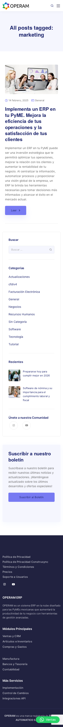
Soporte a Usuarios (15, 576)
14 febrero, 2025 (18, 100)
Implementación (13, 687)
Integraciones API (14, 698)
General (39, 100)
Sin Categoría (18, 321)
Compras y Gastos (15, 646)
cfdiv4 (13, 284)
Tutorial (14, 344)
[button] (48, 719)
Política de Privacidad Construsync (25, 561)
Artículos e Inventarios (17, 641)
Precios (7, 571)
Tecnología (16, 336)
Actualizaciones (19, 276)
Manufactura (11, 658)
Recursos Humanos (22, 314)
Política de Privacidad (17, 556)
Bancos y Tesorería (15, 664)
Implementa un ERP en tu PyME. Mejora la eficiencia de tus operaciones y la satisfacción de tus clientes (30, 124)
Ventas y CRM (12, 636)
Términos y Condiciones (18, 566)
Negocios (15, 306)
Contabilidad (11, 669)
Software (15, 329)
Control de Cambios (16, 693)
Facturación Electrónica (24, 291)
